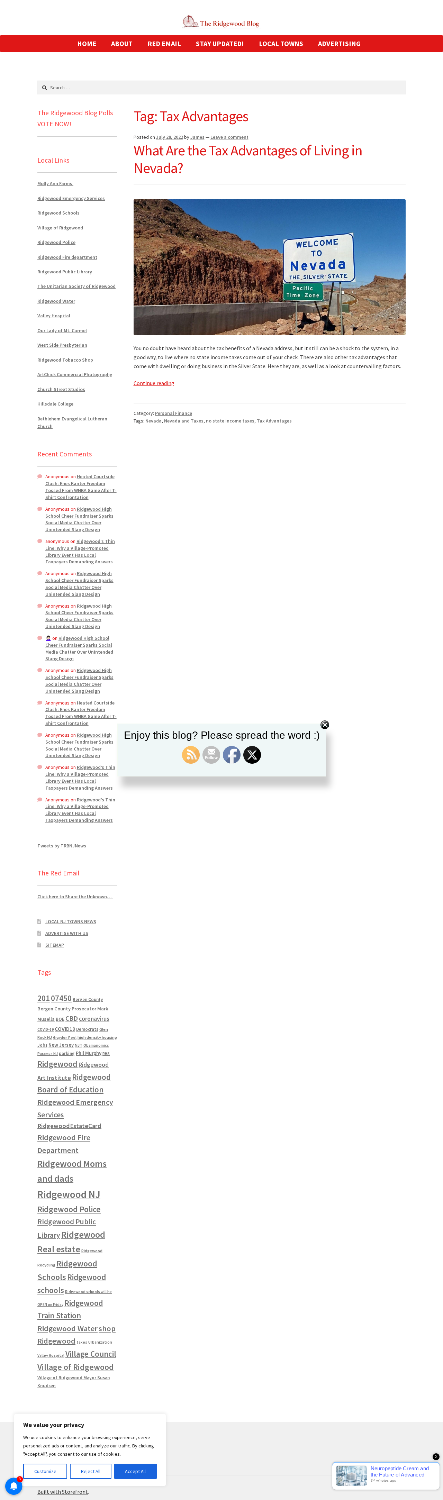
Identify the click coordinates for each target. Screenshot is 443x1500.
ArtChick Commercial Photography (74, 374)
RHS (106, 1053)
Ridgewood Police (56, 242)
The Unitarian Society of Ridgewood (76, 286)
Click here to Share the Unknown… (75, 896)
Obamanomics (96, 1045)
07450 (61, 998)
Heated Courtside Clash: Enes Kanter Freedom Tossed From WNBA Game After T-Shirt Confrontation (81, 486)
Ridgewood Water (56, 301)
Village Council (90, 1354)
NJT (78, 1045)
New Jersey (61, 1045)
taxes (81, 1342)
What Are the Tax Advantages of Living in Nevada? (248, 159)
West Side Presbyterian (62, 345)
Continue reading (154, 383)
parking (67, 1053)
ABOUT (122, 43)
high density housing (97, 1037)
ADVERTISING (339, 43)
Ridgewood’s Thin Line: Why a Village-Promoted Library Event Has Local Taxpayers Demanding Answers (80, 551)
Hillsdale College (55, 404)
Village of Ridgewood (60, 228)
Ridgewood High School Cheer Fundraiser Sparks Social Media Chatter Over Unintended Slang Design (79, 519)
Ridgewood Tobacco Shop (65, 360)
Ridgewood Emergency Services (71, 198)
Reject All (90, 1471)
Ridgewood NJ (68, 1194)
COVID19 (65, 1028)
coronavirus (94, 1018)
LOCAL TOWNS (281, 43)
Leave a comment (229, 137)
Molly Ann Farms (55, 183)
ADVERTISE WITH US (66, 933)
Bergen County (88, 999)
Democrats (87, 1029)
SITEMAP (54, 945)
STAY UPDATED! (220, 43)
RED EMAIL (164, 43)
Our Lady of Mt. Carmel (62, 330)
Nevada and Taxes (184, 421)
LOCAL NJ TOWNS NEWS (70, 921)
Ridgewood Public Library (64, 272)
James (197, 137)
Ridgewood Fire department (67, 257)
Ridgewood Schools (58, 213)
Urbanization (100, 1342)
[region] (90, 1449)
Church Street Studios (61, 389)
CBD (71, 1018)
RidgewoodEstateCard (69, 1126)
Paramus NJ (47, 1053)
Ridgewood (57, 1064)
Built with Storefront (62, 1491)
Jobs (42, 1045)
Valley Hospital (53, 315)
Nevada (153, 421)
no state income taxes (230, 421)
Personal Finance (173, 413)
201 (43, 998)
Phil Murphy (88, 1053)
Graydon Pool (64, 1037)
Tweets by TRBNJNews (61, 846)
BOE (60, 1019)
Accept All (135, 1471)
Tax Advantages (274, 421)
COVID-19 (45, 1029)
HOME (86, 43)
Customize (45, 1471)
